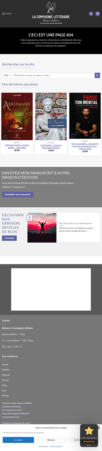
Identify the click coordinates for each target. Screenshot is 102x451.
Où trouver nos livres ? (12, 410)
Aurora (5, 364)
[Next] (97, 229)
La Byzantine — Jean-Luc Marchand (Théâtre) (51, 146)
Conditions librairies (11, 406)
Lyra (4, 390)
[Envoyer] (97, 75)
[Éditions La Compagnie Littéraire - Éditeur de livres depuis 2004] (51, 14)
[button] (98, 427)
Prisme (5, 395)
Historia (5, 369)
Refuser (51, 440)
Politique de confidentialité (56, 446)
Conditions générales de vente (16, 423)
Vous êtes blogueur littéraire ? (16, 413)
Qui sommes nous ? (11, 417)
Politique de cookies (43, 446)
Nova (4, 385)
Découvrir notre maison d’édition (17, 403)
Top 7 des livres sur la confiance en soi (75, 223)
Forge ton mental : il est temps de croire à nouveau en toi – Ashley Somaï (85, 146)
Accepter (18, 440)
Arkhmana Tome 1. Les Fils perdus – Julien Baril (17, 146)
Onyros (5, 380)
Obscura (6, 375)
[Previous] (30, 229)
